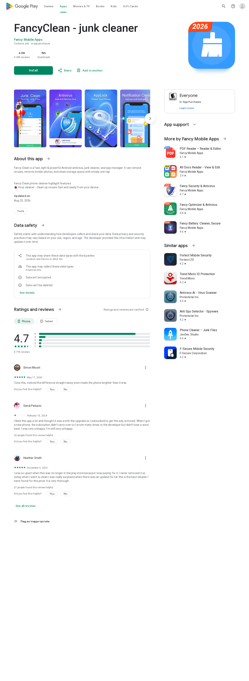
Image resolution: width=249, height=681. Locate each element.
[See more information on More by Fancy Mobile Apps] (224, 138)
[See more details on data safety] (27, 292)
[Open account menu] (242, 6)
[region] (92, 55)
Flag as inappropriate (32, 521)
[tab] (49, 6)
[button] (30, 118)
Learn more (187, 108)
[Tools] (20, 211)
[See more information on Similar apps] (193, 245)
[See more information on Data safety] (42, 225)
